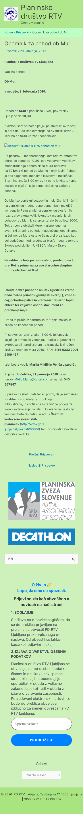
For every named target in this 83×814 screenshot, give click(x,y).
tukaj (48, 644)
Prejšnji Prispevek (41, 454)
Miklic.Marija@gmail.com (31, 379)
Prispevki (10, 51)
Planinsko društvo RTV (41, 11)
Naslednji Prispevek (41, 465)
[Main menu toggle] (74, 14)
